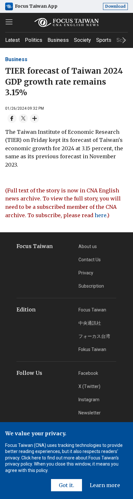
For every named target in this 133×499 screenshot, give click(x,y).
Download (115, 6)
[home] (66, 22)
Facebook (88, 373)
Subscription (91, 286)
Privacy (85, 272)
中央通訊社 (89, 323)
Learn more (105, 485)
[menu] (9, 22)
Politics (33, 40)
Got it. (66, 485)
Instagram (88, 399)
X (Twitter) (89, 386)
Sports (103, 40)
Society (82, 40)
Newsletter (89, 412)
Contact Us (89, 259)
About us (87, 246)
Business (58, 40)
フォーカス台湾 (94, 336)
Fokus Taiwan (92, 349)
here (101, 215)
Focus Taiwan (92, 309)
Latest (12, 40)
